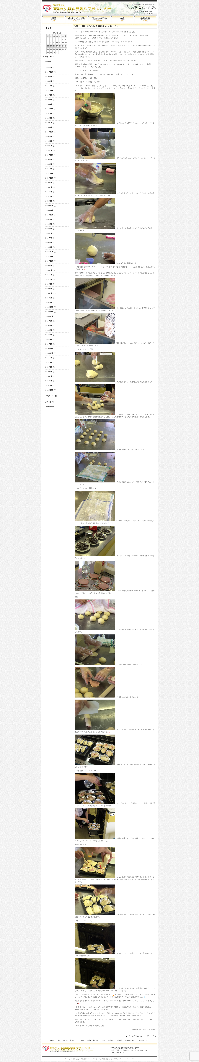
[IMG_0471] (95, 591)
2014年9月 (49, 321)
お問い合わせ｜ (144, 1040)
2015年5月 (49, 284)
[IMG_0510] (95, 877)
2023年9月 (49, 95)
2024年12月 (49, 72)
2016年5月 (49, 233)
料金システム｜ (75, 1040)
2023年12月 (49, 90)
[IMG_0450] (95, 343)
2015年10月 (49, 261)
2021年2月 (49, 127)
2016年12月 (49, 206)
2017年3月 (49, 196)
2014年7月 (49, 326)
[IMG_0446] (95, 263)
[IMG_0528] (95, 953)
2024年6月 (49, 81)
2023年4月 (49, 104)
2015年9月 (49, 266)
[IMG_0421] (95, 158)
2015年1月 (49, 302)
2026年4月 (49, 67)
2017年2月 (49, 201)
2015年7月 (49, 275)
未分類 (48, 406)
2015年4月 (49, 289)
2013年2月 (49, 381)
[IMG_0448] (95, 308)
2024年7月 (49, 77)
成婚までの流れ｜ (63, 1040)
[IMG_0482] (95, 664)
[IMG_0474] (95, 629)
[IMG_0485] (95, 729)
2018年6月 (49, 164)
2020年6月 (49, 136)
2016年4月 (49, 238)
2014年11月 (49, 312)
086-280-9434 (121, 1053)
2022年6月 (49, 118)
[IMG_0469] (95, 556)
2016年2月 (49, 243)
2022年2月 (49, 123)
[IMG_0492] (95, 764)
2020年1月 (49, 141)
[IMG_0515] (95, 914)
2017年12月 (49, 173)
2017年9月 (49, 183)
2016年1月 (49, 247)
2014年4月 (49, 335)
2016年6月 (49, 229)
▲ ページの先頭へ (133, 1036)
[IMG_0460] (95, 449)
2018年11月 (49, 155)
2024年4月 (49, 86)
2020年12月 (49, 132)
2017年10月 (49, 178)
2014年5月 (49, 330)
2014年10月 (49, 316)
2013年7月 (49, 362)
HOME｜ (53, 1040)
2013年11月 (49, 349)
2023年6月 (49, 100)
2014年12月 (49, 307)
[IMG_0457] (95, 382)
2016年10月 (49, 215)
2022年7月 (49, 113)
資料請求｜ (120, 1040)
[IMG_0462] (95, 482)
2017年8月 (49, 187)
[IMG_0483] (95, 697)
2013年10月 (49, 353)
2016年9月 (49, 219)
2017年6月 (49, 192)
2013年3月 (49, 376)
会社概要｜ (111, 1040)
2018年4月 (49, 169)
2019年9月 (49, 146)
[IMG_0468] (95, 521)
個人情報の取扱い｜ (131, 1040)
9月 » (52, 56)
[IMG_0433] (95, 228)
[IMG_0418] (95, 123)
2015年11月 (49, 256)
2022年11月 (49, 109)
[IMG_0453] (95, 414)
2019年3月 (49, 150)
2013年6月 (49, 367)
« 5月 (45, 56)
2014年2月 (49, 339)
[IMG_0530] (95, 988)
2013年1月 (49, 385)
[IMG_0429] (95, 193)
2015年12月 (49, 252)
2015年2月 (49, 298)
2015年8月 (49, 270)
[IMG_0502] (95, 838)
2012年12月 (49, 390)
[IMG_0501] (95, 803)
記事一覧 (48, 402)
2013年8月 (49, 358)
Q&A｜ (83, 1040)
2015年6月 (49, 279)
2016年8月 (49, 224)
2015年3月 (49, 293)
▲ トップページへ (148, 1036)
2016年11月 (49, 210)
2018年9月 (49, 160)
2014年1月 (49, 344)
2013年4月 (49, 372)
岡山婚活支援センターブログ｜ (96, 1040)
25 (60, 49)
